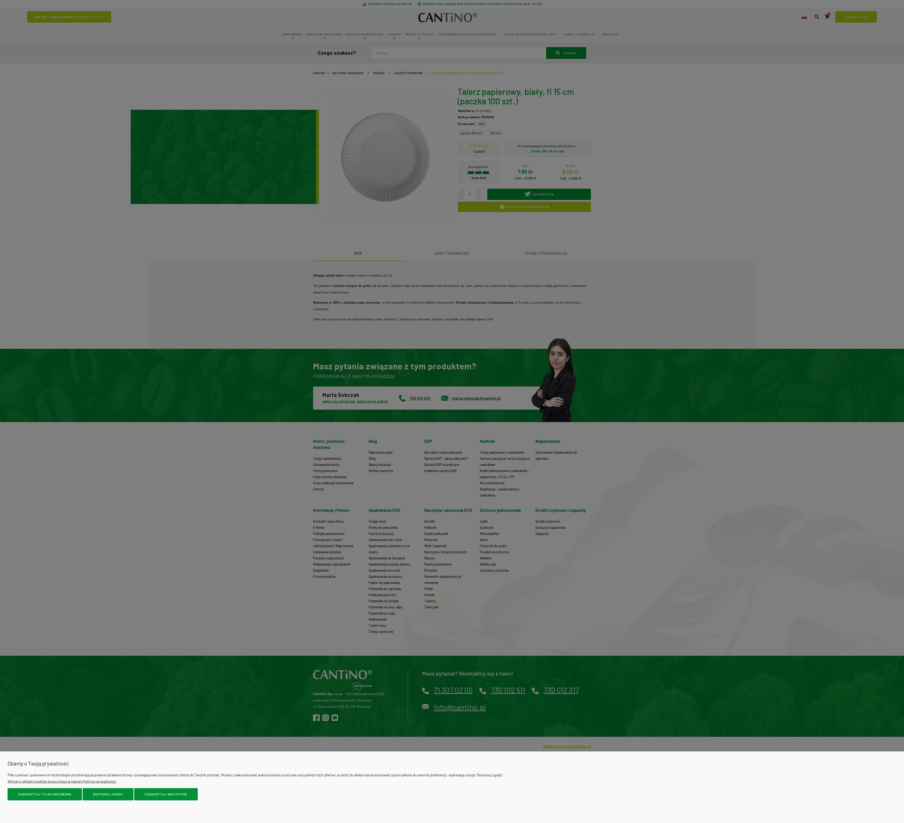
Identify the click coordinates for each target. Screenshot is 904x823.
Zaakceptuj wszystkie (166, 794)
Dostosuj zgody (108, 794)
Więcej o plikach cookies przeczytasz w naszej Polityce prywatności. (62, 781)
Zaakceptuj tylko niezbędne (45, 794)
